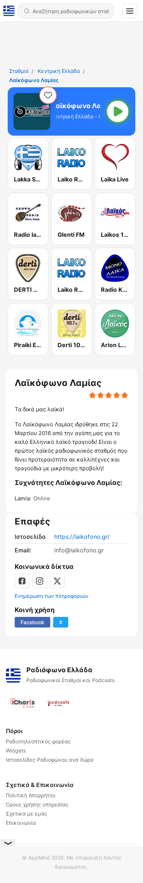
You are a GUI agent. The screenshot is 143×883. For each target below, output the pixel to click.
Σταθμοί (19, 71)
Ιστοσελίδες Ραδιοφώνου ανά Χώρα (50, 760)
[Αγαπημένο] (48, 95)
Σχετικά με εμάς (26, 813)
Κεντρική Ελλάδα (59, 71)
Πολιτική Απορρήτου (30, 795)
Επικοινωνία (21, 823)
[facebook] (22, 581)
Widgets (16, 750)
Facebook (32, 622)
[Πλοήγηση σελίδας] (129, 11)
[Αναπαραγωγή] (117, 111)
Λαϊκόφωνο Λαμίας (34, 80)
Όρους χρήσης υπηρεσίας (37, 804)
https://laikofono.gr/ (82, 536)
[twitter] (57, 581)
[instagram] (39, 581)
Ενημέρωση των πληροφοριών (51, 596)
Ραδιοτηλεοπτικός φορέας (38, 741)
